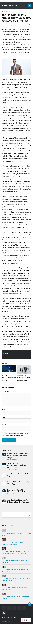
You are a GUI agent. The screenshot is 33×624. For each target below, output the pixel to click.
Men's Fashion (7, 12)
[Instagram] (14, 608)
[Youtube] (24, 608)
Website (4, 425)
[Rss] (4, 613)
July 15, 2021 (11, 25)
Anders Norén (6, 621)
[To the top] (29, 604)
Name (4, 409)
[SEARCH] (28, 515)
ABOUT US (4, 620)
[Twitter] (9, 608)
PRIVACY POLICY (20, 620)
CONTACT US (11, 620)
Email (4, 417)
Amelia (5, 353)
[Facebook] (4, 608)
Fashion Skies (9, 5)
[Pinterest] (19, 608)
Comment (5, 391)
